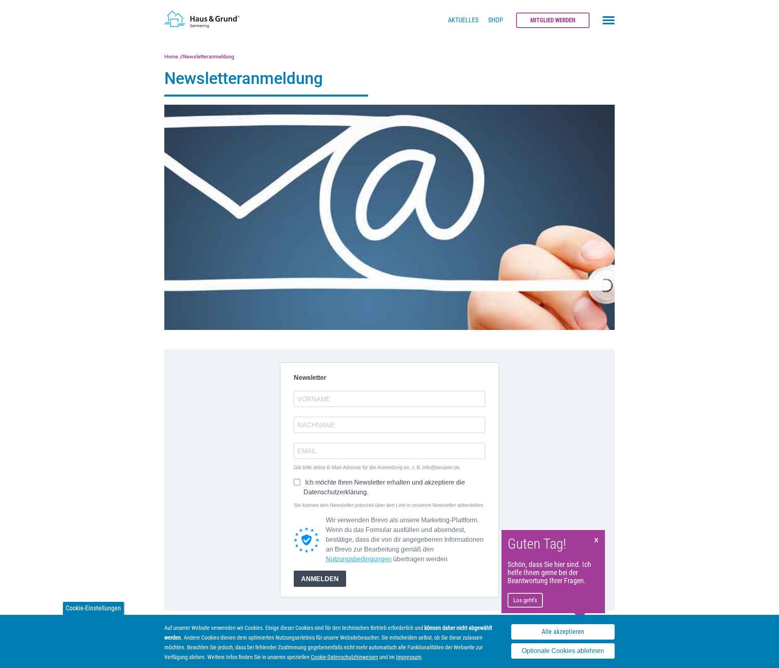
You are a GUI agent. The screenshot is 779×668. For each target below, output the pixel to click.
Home (171, 57)
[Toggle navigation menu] (609, 20)
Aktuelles (463, 20)
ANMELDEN (320, 578)
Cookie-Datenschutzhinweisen (344, 657)
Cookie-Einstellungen (93, 608)
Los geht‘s (525, 600)
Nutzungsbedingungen (359, 559)
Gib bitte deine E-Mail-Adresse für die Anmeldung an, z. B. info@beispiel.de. (377, 467)
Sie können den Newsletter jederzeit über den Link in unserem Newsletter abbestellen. (389, 505)
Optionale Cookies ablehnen (563, 651)
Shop (495, 20)
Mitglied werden (552, 20)
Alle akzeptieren (563, 632)
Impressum (409, 657)
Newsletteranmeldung (208, 57)
